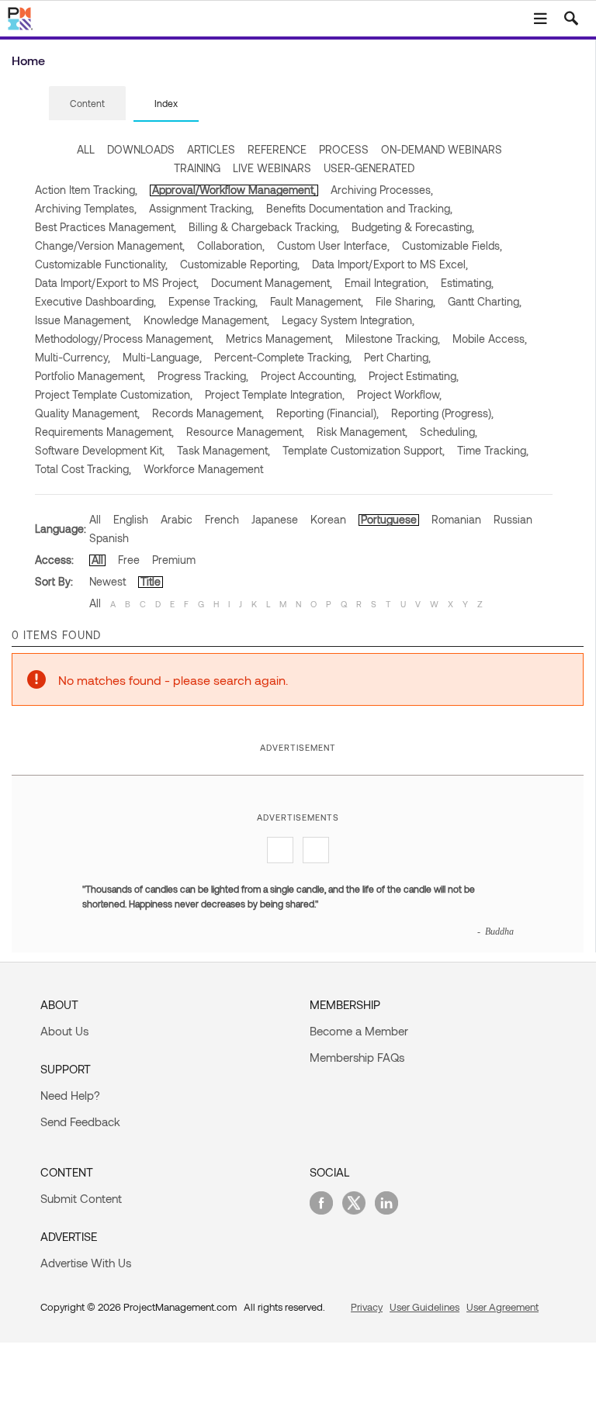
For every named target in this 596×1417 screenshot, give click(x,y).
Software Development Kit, (100, 450)
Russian (513, 519)
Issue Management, (83, 320)
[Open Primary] (540, 18)
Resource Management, (245, 431)
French (222, 519)
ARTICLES (211, 149)
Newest (107, 581)
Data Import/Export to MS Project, (117, 282)
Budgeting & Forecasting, (413, 226)
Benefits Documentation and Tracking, (359, 208)
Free (129, 559)
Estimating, (467, 282)
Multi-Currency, (72, 357)
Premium (174, 559)
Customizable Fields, (452, 245)
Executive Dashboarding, (95, 301)
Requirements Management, (104, 431)
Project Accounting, (308, 375)
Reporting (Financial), (327, 413)
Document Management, (271, 282)
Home (28, 60)
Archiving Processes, (382, 189)
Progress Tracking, (203, 375)
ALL (86, 149)
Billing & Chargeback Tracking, (264, 226)
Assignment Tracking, (201, 208)
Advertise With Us (85, 1263)
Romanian (456, 519)
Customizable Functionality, (101, 264)
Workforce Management (203, 468)
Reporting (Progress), (442, 413)
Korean (328, 519)
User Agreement (502, 1307)
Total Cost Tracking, (83, 468)
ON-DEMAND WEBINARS (441, 149)
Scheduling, (448, 431)
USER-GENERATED (369, 168)
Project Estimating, (414, 375)
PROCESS (344, 149)
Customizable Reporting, (240, 264)
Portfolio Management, (90, 375)
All (95, 519)
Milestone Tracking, (392, 338)
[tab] (87, 104)
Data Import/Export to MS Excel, (390, 264)
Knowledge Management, (206, 320)
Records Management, (208, 413)
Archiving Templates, (86, 208)
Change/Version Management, (110, 245)
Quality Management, (87, 413)
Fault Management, (316, 301)
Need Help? (70, 1095)
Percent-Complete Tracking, (283, 357)
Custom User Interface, (333, 245)
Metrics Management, (279, 338)
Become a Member (359, 1031)
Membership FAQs (357, 1057)
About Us (64, 1031)
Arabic (176, 519)
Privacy (367, 1307)
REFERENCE (277, 149)
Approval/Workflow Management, (234, 189)
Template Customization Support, (363, 450)
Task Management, (223, 450)
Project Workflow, (399, 394)
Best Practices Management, (105, 226)
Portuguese (389, 519)
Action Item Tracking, (86, 189)
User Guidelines (424, 1307)
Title (150, 581)
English (130, 519)
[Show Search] (571, 18)
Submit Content (81, 1198)
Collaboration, (231, 245)
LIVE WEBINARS (272, 168)
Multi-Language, (162, 357)
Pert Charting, (397, 357)
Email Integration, (386, 282)
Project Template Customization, (113, 394)
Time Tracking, (492, 450)
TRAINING (197, 168)
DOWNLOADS (141, 149)
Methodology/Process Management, (124, 338)
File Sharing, (405, 301)
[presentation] (87, 103)
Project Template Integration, (275, 394)
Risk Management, (362, 431)
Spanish (109, 537)
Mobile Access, (489, 338)
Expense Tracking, (213, 301)
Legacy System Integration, (348, 320)
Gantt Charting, (485, 301)
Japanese (274, 519)
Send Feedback (80, 1121)
